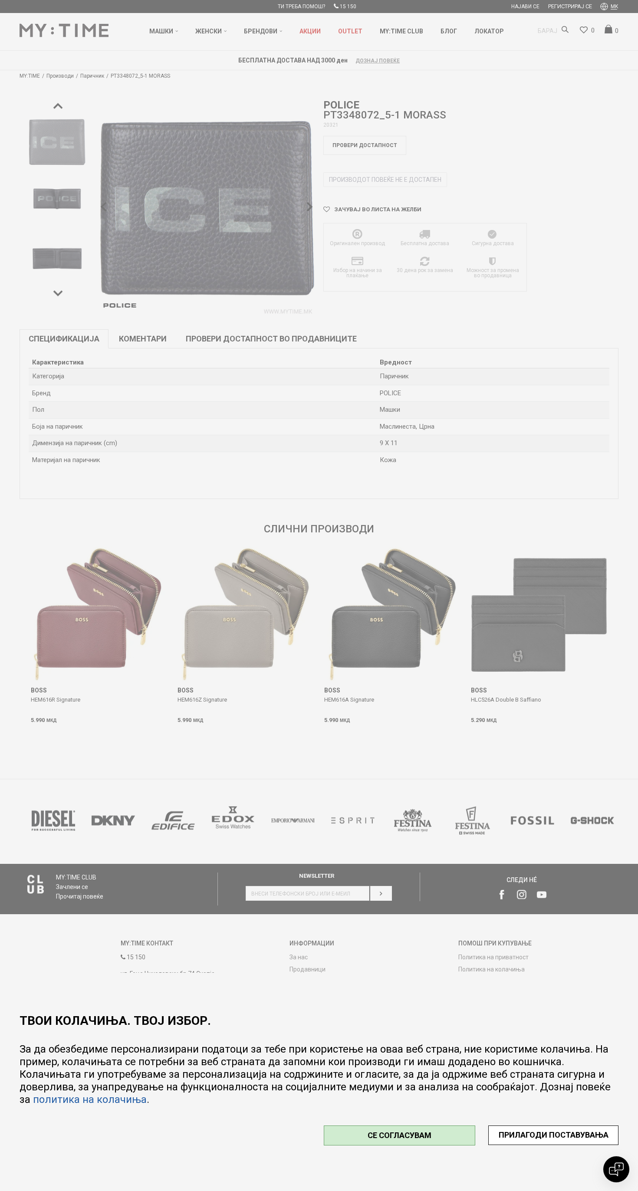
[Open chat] (616, 1169)
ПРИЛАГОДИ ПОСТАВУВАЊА (553, 1134)
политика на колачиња (90, 1099)
